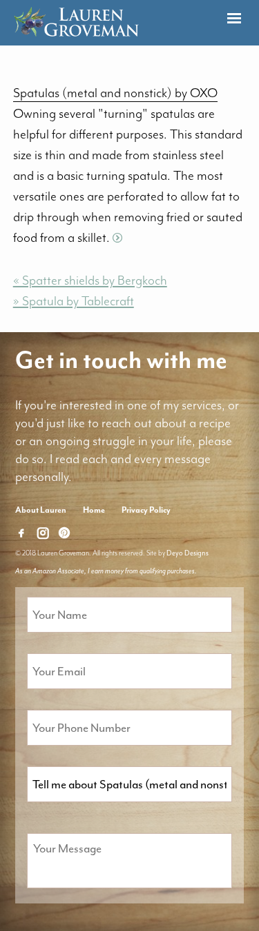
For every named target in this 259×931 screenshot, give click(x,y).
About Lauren (40, 509)
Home (94, 509)
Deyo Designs (187, 553)
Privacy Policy (146, 509)
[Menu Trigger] (234, 19)
